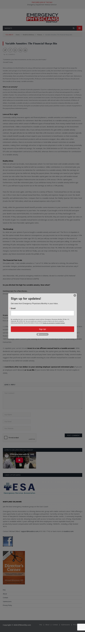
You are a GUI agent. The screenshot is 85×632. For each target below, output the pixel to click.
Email (13, 308)
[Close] (74, 295)
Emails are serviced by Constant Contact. (54, 323)
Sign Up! (42, 329)
